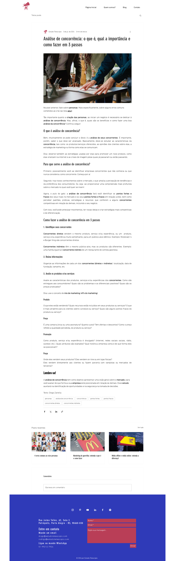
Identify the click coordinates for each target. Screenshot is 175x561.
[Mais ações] (130, 31)
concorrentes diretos (52, 403)
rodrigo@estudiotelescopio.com (54, 539)
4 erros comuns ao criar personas (46, 455)
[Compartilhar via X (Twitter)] (50, 411)
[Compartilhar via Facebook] (44, 411)
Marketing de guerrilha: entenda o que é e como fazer (87, 457)
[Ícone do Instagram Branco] (72, 509)
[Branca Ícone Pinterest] (80, 509)
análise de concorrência (64, 399)
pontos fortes (95, 399)
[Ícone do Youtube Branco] (87, 509)
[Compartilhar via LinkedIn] (56, 411)
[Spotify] (110, 509)
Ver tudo (140, 428)
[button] (140, 15)
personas (48, 399)
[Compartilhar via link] (62, 411)
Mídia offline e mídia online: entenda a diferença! (125, 457)
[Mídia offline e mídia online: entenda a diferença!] (126, 441)
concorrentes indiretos (72, 403)
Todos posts (36, 15)
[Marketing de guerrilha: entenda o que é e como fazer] (87, 441)
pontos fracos (108, 399)
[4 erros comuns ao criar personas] (49, 441)
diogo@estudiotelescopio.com (53, 536)
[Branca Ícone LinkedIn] (95, 509)
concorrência (81, 399)
